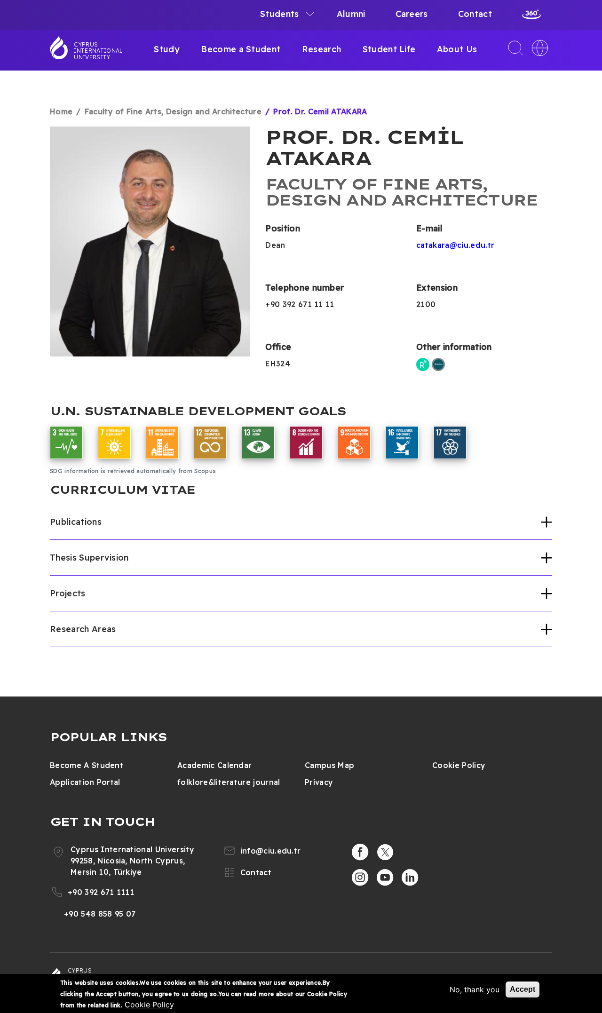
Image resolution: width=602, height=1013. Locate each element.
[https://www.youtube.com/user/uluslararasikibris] (385, 877)
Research (321, 49)
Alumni (351, 13)
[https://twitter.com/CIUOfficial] (385, 852)
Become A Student (86, 765)
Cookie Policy (458, 765)
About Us (457, 49)
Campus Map (329, 765)
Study (167, 49)
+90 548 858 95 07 (99, 913)
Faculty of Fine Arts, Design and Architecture (173, 111)
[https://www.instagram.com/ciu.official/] (360, 877)
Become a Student (240, 49)
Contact (475, 13)
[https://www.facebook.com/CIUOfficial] (360, 852)
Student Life (389, 49)
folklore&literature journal (228, 782)
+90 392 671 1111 (101, 892)
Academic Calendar (214, 765)
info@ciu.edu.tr (270, 850)
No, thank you (474, 989)
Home (61, 111)
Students (279, 13)
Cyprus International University (98, 51)
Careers (412, 13)
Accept (522, 989)
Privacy (319, 782)
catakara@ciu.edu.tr (455, 245)
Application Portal (85, 782)
